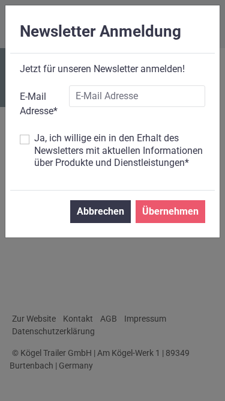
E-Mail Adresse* (39, 104)
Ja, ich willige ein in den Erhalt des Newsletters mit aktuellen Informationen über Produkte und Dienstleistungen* (118, 150)
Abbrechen (100, 211)
